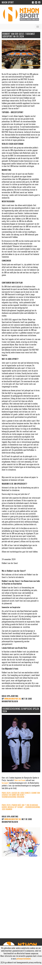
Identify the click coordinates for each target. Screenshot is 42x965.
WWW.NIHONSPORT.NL (12, 698)
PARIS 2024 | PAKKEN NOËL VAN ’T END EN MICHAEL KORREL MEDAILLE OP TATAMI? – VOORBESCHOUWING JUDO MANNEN (21, 807)
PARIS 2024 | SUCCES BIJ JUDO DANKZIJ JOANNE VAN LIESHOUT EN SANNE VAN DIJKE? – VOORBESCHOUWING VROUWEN (21, 794)
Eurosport (5, 782)
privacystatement (23, 958)
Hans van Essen (19, 780)
